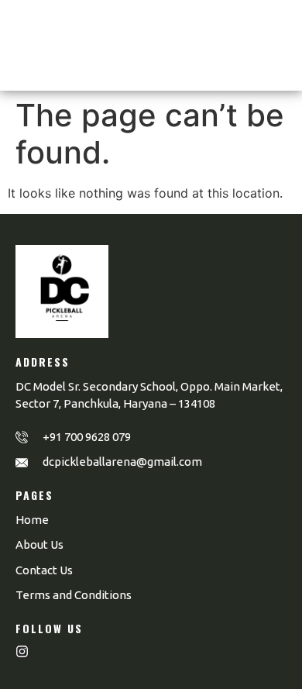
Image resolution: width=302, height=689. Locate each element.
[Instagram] (22, 651)
